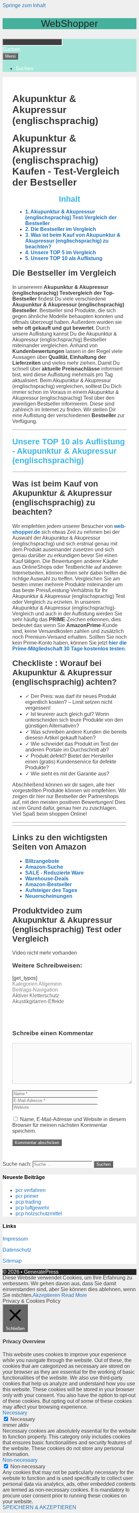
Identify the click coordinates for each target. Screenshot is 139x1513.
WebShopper (69, 23)
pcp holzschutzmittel (39, 1213)
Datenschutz (17, 1250)
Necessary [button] (15, 1413)
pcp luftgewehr (32, 1207)
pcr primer (27, 1196)
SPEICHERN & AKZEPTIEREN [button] (39, 1507)
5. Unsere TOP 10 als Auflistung (63, 258)
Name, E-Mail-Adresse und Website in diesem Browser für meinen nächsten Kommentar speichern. (69, 1125)
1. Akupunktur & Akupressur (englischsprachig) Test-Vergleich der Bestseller (71, 217)
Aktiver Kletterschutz (35, 995)
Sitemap (12, 1261)
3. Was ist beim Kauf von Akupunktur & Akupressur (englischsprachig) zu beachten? (73, 240)
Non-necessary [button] (20, 1460)
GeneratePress (41, 1272)
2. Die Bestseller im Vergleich (60, 229)
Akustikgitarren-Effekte (38, 1001)
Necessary (22, 1419)
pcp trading (28, 1202)
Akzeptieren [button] (46, 1295)
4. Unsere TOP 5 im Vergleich (60, 252)
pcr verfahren (31, 1190)
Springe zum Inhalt (24, 5)
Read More (74, 1295)
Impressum (15, 1239)
